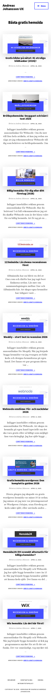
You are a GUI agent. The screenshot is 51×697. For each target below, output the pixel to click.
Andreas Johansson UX (13, 7)
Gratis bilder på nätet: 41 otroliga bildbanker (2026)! (25, 59)
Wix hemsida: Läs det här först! (25, 623)
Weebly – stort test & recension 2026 (25, 337)
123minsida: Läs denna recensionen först (26, 263)
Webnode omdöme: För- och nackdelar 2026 (25, 410)
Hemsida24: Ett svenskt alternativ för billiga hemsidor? (25, 553)
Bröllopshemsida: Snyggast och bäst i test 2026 (25, 117)
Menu (43, 6)
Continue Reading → (25, 77)
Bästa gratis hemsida (33, 81)
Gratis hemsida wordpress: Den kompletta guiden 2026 (25, 482)
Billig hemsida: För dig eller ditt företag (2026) (25, 192)
